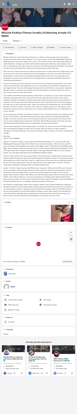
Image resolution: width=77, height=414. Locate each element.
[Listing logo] (5, 27)
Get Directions (67, 261)
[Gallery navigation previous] (69, 202)
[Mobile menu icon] (3, 4)
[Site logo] (12, 4)
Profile (5, 41)
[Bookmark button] (21, 373)
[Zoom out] (71, 235)
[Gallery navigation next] (72, 202)
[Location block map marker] (38, 244)
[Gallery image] (14, 213)
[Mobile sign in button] (64, 4)
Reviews (17, 41)
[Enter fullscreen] (71, 239)
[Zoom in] (71, 232)
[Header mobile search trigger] (73, 4)
